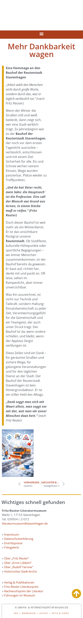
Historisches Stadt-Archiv (20, 571)
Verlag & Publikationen (19, 582)
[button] (41, 33)
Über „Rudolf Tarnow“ (18, 567)
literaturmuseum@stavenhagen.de (25, 523)
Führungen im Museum (19, 595)
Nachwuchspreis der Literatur (23, 591)
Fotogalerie (11, 547)
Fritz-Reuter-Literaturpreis (21, 587)
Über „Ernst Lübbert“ (17, 563)
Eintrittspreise (13, 543)
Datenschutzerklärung (18, 539)
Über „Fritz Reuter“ (16, 558)
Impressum (11, 534)
